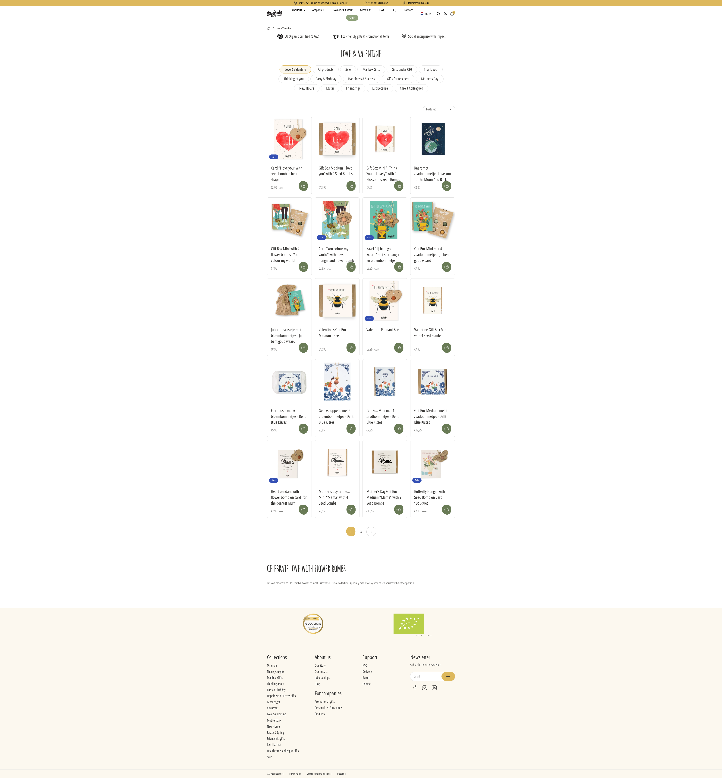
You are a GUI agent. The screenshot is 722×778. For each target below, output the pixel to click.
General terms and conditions (319, 773)
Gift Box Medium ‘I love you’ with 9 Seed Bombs (336, 170)
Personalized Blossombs (328, 707)
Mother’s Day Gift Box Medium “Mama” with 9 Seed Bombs (383, 497)
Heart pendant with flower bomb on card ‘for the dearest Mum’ (289, 497)
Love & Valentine (276, 714)
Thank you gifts (275, 671)
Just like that (274, 744)
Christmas (272, 708)
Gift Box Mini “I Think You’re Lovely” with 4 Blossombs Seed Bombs (383, 173)
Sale (269, 756)
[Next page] (371, 531)
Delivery (367, 671)
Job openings (322, 677)
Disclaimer (341, 773)
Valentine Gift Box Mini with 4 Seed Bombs (430, 332)
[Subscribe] (448, 676)
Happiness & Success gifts (281, 696)
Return (366, 677)
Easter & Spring (275, 732)
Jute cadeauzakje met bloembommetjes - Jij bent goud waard (286, 335)
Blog (317, 683)
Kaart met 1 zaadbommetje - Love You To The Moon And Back (432, 173)
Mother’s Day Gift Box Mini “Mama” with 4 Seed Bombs (334, 497)
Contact (367, 683)
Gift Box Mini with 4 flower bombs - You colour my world (285, 254)
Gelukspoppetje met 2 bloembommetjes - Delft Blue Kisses (336, 416)
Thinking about (275, 683)
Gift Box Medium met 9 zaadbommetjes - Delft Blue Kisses (430, 416)
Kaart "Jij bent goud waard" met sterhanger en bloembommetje (383, 254)
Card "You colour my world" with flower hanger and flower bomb (336, 254)
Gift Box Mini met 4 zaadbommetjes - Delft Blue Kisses (382, 416)
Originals (272, 665)
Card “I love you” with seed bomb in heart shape (286, 173)
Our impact (321, 671)
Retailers (320, 713)
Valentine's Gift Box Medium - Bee (333, 332)
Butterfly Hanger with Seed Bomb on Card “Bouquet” (429, 497)
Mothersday (274, 720)
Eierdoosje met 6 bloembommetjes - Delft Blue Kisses (288, 416)
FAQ (365, 665)
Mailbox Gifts (275, 677)
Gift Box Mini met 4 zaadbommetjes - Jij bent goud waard (432, 254)
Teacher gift (273, 702)
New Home (273, 726)
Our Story (320, 665)
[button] (438, 14)
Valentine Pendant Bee (382, 329)
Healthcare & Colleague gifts (283, 750)
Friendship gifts (276, 738)
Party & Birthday (276, 689)
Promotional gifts (325, 701)
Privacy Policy (295, 773)
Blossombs (278, 773)
